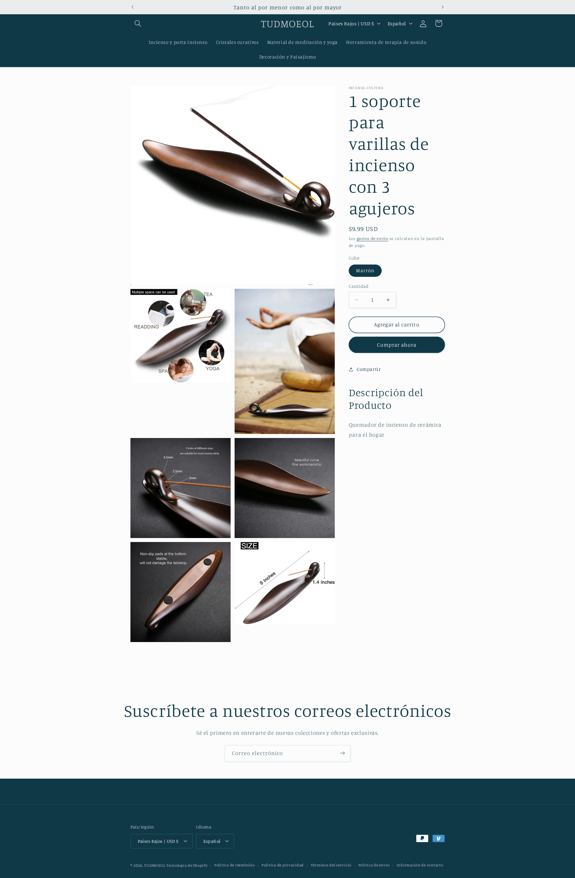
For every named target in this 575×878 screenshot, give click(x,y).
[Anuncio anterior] (132, 7)
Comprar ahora (397, 344)
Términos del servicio (331, 865)
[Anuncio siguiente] (442, 7)
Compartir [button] (369, 369)
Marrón (365, 270)
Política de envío (374, 865)
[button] (138, 23)
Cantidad (358, 286)
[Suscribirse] (342, 753)
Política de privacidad (283, 865)
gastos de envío (372, 238)
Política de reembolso (234, 865)
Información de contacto (420, 865)
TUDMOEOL (154, 865)
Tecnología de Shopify (186, 865)
